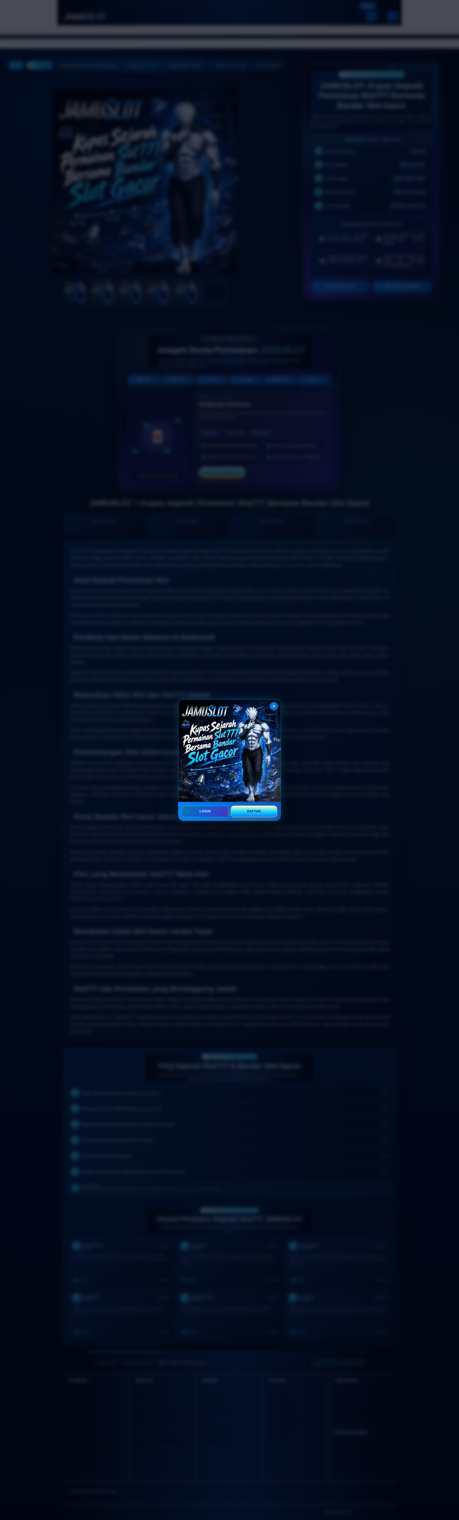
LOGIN (205, 811)
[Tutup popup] (274, 706)
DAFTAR (254, 811)
